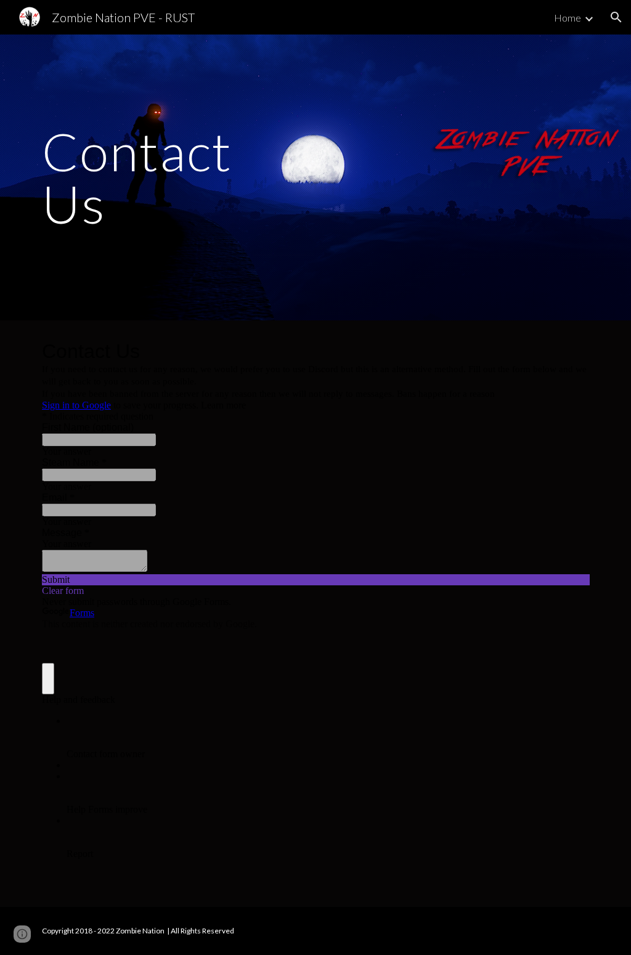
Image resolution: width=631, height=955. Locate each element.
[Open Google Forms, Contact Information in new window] (571, 351)
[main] (149, 177)
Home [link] (567, 17)
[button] (616, 17)
